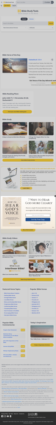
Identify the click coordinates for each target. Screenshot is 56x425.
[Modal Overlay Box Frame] (28, 212)
